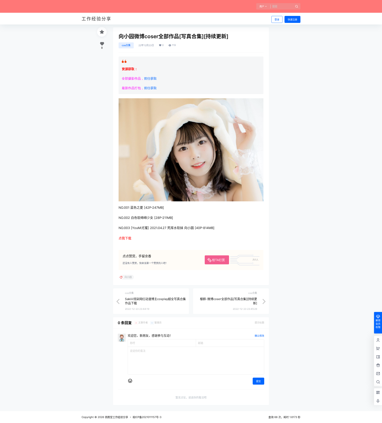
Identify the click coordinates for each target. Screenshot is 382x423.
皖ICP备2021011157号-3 (147, 417)
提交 (258, 381)
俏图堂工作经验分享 (116, 417)
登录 (277, 19)
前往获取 (150, 78)
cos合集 (126, 45)
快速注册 (292, 19)
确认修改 (259, 335)
